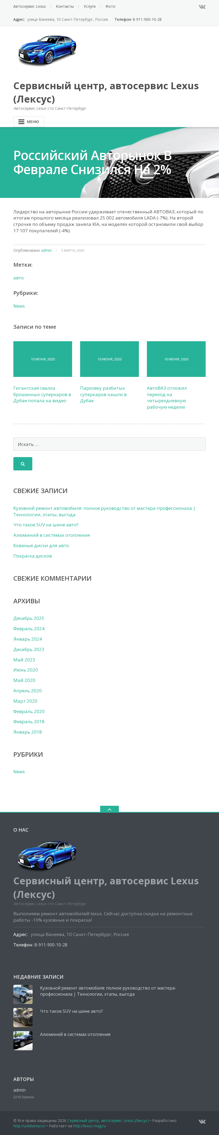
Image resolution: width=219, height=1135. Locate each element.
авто (18, 278)
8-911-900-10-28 (147, 19)
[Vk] (202, 6)
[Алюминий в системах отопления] (23, 1040)
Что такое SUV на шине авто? (46, 525)
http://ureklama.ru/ (29, 1125)
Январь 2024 (27, 639)
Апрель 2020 (27, 690)
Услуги (90, 6)
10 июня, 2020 (43, 359)
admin (46, 250)
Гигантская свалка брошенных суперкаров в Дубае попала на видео (42, 394)
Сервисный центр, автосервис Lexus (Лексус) (108, 1120)
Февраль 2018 (29, 721)
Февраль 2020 (29, 711)
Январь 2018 (27, 732)
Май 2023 (24, 660)
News (19, 306)
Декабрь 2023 (28, 649)
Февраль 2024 (29, 628)
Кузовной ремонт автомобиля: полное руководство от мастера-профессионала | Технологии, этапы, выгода (108, 991)
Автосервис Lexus (29, 6)
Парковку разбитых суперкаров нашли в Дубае (103, 394)
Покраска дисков (32, 556)
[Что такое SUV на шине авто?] (23, 1017)
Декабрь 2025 (28, 618)
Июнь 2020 (25, 670)
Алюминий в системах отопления (51, 535)
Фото (110, 6)
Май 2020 (24, 680)
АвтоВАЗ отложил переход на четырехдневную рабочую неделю (167, 397)
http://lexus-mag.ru (89, 1125)
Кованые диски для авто (41, 545)
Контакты (65, 6)
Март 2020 (25, 701)
